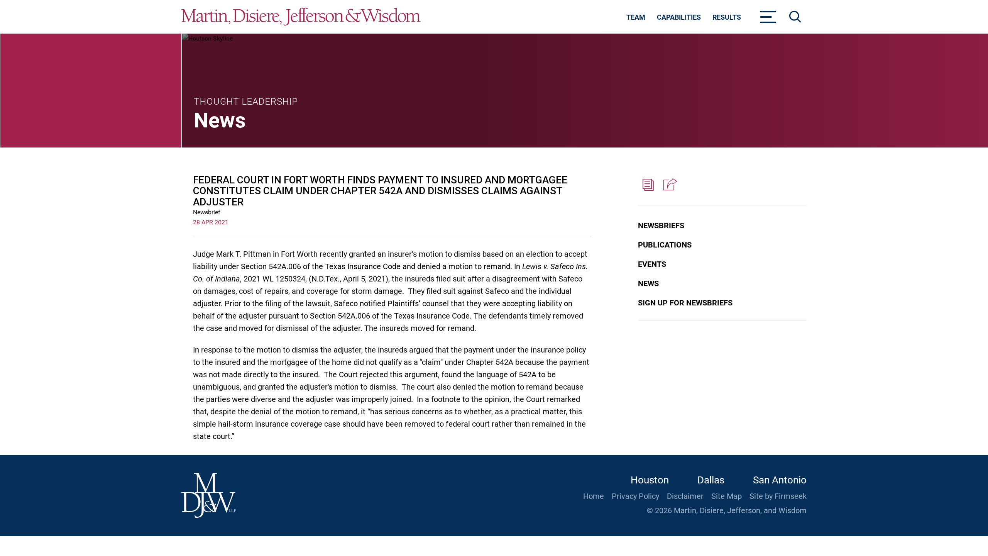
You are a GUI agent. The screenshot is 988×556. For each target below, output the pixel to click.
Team (635, 17)
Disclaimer (685, 496)
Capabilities (679, 17)
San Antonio (780, 480)
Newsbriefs (661, 225)
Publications (665, 244)
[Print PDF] (648, 185)
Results (726, 17)
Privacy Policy (635, 496)
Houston (650, 480)
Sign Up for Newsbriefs (685, 302)
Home (593, 496)
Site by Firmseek (778, 496)
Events (652, 264)
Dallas (710, 480)
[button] (669, 185)
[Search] (795, 17)
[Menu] (768, 19)
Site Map (726, 496)
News (648, 283)
